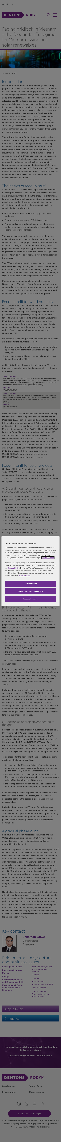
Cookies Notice (48, 558)
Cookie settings (30, 583)
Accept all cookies (30, 599)
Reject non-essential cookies (30, 591)
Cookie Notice (24, 575)
